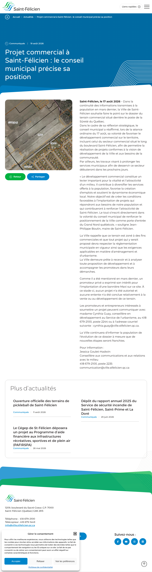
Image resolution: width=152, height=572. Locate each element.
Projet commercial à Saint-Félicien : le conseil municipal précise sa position (74, 17)
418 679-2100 (27, 518)
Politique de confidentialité (40, 567)
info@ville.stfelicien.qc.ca (20, 525)
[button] (75, 533)
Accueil (16, 17)
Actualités (28, 17)
